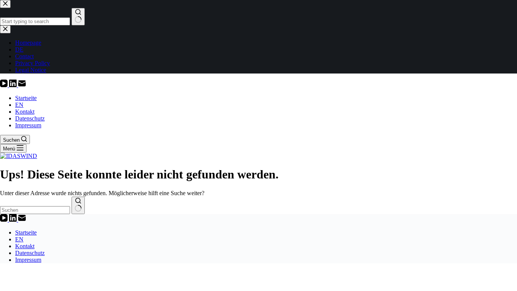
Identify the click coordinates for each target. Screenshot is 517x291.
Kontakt (24, 111)
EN (19, 105)
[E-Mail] (22, 85)
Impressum (28, 125)
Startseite (26, 98)
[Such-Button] (78, 205)
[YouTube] (4, 85)
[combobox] (35, 210)
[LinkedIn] (13, 85)
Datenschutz (30, 118)
